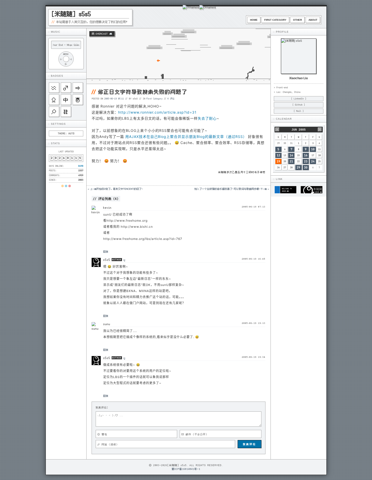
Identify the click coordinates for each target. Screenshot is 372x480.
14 (291, 155)
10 (313, 149)
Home (254, 19)
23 (305, 161)
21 (291, 161)
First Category (275, 19)
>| (71, 59)
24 (313, 161)
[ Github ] (298, 104)
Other (297, 19)
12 (278, 155)
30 (305, 167)
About (312, 19)
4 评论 (171, 98)
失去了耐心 (207, 118)
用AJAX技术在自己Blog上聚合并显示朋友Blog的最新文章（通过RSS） (186, 136)
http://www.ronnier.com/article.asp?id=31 (157, 112)
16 (305, 155)
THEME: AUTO (66, 133)
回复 (105, 251)
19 (278, 161)
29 (298, 167)
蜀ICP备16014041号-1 (186, 469)
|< (61, 59)
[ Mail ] (299, 111)
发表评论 (249, 444)
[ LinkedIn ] (298, 98)
